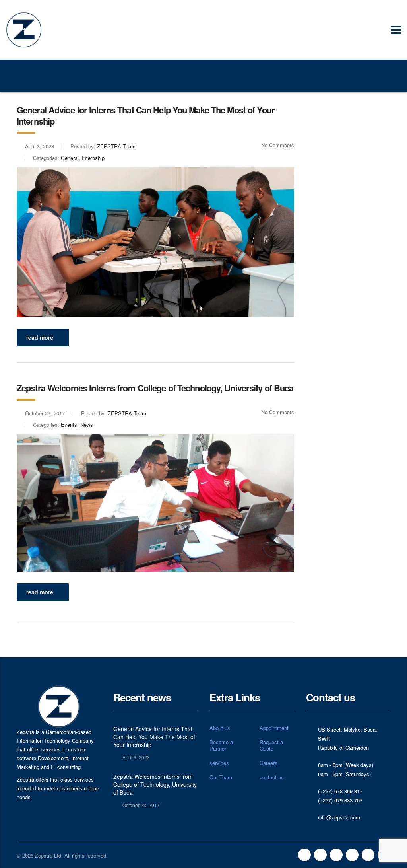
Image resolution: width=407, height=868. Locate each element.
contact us (272, 777)
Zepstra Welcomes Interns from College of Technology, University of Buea (155, 784)
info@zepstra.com (339, 817)
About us (219, 728)
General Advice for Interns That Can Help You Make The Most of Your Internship (154, 737)
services (219, 763)
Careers (268, 763)
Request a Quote (271, 745)
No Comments (277, 145)
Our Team (220, 777)
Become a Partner (221, 745)
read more (39, 337)
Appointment (274, 728)
